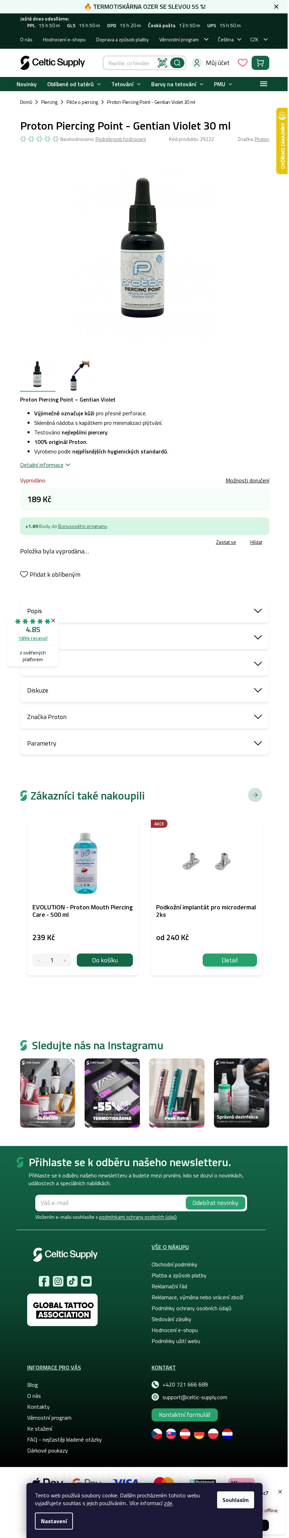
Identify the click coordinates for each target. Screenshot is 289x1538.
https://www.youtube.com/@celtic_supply (86, 1281)
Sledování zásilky (171, 1319)
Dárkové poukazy (47, 1450)
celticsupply (58, 1281)
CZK (254, 39)
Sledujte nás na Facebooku (44, 1281)
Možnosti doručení (247, 480)
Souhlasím (235, 1500)
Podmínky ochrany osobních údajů (192, 1308)
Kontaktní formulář (184, 1414)
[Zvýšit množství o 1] (65, 960)
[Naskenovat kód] (162, 63)
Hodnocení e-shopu (64, 39)
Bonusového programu (82, 526)
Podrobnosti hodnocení (121, 139)
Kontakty (38, 1407)
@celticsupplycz (72, 1281)
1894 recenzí (32, 638)
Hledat (177, 63)
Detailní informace (41, 465)
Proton (262, 139)
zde (168, 1503)
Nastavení (54, 1521)
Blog (32, 1385)
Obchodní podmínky (174, 1264)
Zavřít (61, 543)
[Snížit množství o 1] (38, 960)
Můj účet (217, 62)
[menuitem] (26, 84)
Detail (230, 960)
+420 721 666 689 (185, 1384)
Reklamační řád (169, 1286)
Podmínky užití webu (176, 1341)
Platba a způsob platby (179, 1275)
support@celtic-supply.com (194, 1397)
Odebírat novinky (215, 1202)
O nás (26, 39)
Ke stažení (39, 1428)
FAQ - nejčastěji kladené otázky (64, 1439)
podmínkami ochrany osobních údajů (138, 1217)
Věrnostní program (179, 39)
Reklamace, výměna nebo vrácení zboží (197, 1297)
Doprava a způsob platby (122, 39)
